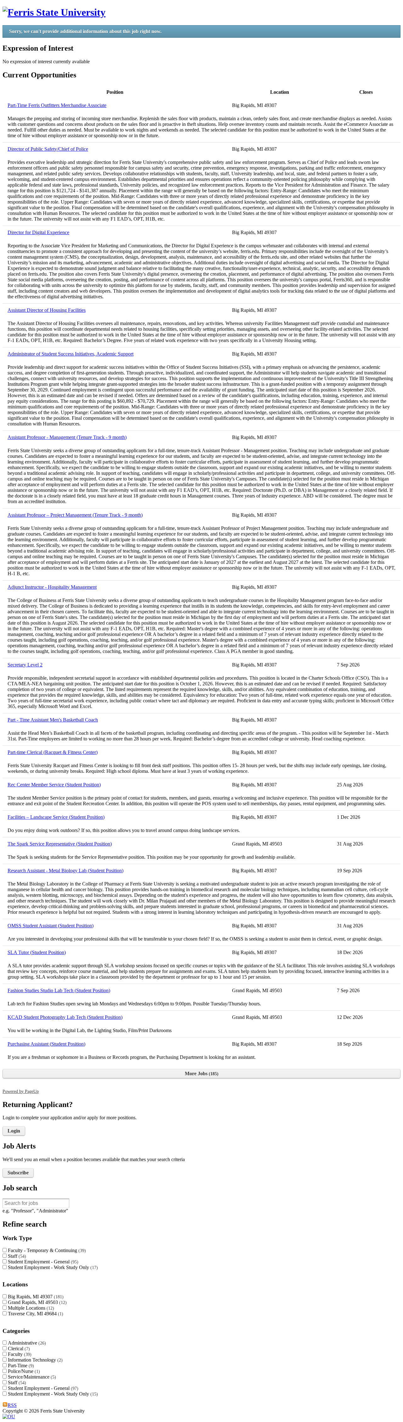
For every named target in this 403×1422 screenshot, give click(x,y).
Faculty (19, 1354)
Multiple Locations (30, 1308)
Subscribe (18, 1172)
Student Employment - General (42, 1261)
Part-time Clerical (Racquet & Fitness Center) (53, 752)
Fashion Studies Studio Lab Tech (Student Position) (59, 990)
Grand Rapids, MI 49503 (36, 1302)
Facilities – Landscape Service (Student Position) (56, 817)
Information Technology (34, 1360)
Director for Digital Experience (38, 232)
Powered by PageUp (21, 1091)
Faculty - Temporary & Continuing (46, 1250)
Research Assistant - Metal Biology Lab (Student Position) (65, 870)
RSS (12, 1405)
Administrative (26, 1343)
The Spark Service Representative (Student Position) (60, 843)
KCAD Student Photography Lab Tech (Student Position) (65, 1017)
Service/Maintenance (31, 1377)
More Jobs (201, 1073)
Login (14, 1130)
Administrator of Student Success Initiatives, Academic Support (70, 354)
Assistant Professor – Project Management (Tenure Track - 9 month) (75, 515)
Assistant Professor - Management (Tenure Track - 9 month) (67, 437)
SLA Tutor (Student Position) (37, 952)
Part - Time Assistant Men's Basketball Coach (53, 719)
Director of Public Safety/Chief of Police (48, 149)
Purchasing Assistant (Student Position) (46, 1044)
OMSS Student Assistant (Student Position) (51, 925)
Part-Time (20, 1365)
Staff (16, 1256)
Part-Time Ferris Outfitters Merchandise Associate (57, 105)
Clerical (18, 1348)
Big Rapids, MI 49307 (35, 1296)
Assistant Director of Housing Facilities (47, 310)
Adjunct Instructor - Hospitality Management (52, 587)
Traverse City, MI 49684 (35, 1313)
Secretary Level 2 (25, 664)
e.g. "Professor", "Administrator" (35, 1210)
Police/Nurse (23, 1371)
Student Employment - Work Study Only (52, 1267)
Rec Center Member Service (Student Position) (54, 784)
